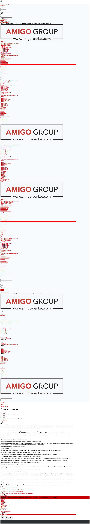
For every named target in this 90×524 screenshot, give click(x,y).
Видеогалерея (3, 107)
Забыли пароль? (3, 19)
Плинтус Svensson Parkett (5, 58)
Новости (2, 67)
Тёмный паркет (3, 420)
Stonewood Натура (4, 50)
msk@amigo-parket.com (5, 511)
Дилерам (2, 71)
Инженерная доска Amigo (5, 45)
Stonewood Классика (4, 49)
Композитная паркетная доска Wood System (9, 55)
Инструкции (2, 5)
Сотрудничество (3, 508)
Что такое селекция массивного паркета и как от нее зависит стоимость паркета (16, 493)
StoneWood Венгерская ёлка (6, 47)
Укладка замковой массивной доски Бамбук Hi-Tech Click (11, 418)
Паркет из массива (4, 416)
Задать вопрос (3, 498)
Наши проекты (3, 69)
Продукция (2, 76)
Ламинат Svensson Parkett (5, 53)
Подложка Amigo (3, 61)
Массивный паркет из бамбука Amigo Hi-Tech (9, 43)
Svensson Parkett (3, 52)
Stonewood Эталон (4, 51)
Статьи (1, 106)
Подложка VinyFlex (4, 63)
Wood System (3, 54)
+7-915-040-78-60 (3, 120)
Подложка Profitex (4, 62)
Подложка (2, 60)
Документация (3, 73)
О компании (2, 109)
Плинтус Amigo (3, 57)
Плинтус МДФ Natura (4, 59)
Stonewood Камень (4, 48)
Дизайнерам (2, 108)
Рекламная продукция (4, 4)
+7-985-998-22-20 (3, 118)
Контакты (2, 70)
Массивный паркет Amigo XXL (6, 44)
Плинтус (2, 56)
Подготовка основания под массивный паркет (9, 414)
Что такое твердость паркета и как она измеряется (10, 487)
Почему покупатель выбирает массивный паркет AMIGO (11, 491)
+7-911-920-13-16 (3, 119)
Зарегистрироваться (4, 22)
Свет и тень (2, 412)
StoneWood (2, 46)
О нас (1, 74)
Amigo (1, 42)
